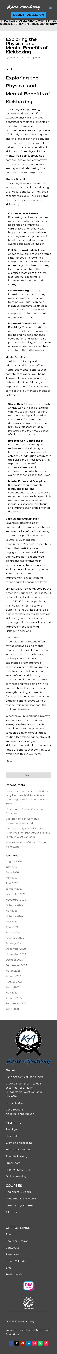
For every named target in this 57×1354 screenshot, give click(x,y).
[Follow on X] (16, 1343)
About (10, 1234)
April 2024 (12, 927)
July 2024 (12, 921)
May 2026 (12, 877)
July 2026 (12, 866)
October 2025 (14, 905)
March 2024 (13, 932)
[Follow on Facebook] (11, 1343)
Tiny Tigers (13, 1129)
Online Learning (16, 1176)
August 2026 (14, 861)
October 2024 (14, 916)
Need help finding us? (20, 1113)
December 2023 (16, 948)
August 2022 (14, 981)
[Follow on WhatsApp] (40, 1343)
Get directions (15, 1109)
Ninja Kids (12, 1136)
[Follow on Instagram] (34, 1343)
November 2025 (16, 899)
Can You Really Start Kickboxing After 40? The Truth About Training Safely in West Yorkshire (28, 832)
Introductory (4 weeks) (20, 1205)
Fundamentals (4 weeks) (21, 1198)
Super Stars (13, 1162)
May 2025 (11, 910)
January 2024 (14, 943)
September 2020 (16, 1003)
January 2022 (14, 998)
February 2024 (15, 938)
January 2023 (14, 976)
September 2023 (16, 965)
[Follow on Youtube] (22, 1343)
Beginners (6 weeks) (19, 1191)
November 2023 (16, 954)
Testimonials (14, 1274)
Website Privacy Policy (20, 1330)
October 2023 (14, 959)
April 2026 (12, 883)
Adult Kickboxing (16, 1156)
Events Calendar (16, 1261)
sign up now (48, 24)
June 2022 (12, 987)
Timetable (12, 1254)
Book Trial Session (28, 15)
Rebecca (13, 57)
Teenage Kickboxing (19, 1149)
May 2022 (11, 992)
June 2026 (12, 872)
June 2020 (12, 1009)
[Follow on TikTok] (46, 1343)
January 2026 (14, 888)
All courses (13, 1212)
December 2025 (16, 894)
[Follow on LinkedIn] (28, 1343)
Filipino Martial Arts (18, 1169)
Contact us (12, 1247)
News (37, 57)
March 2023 (13, 970)
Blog (9, 1267)
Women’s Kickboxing (19, 1142)
